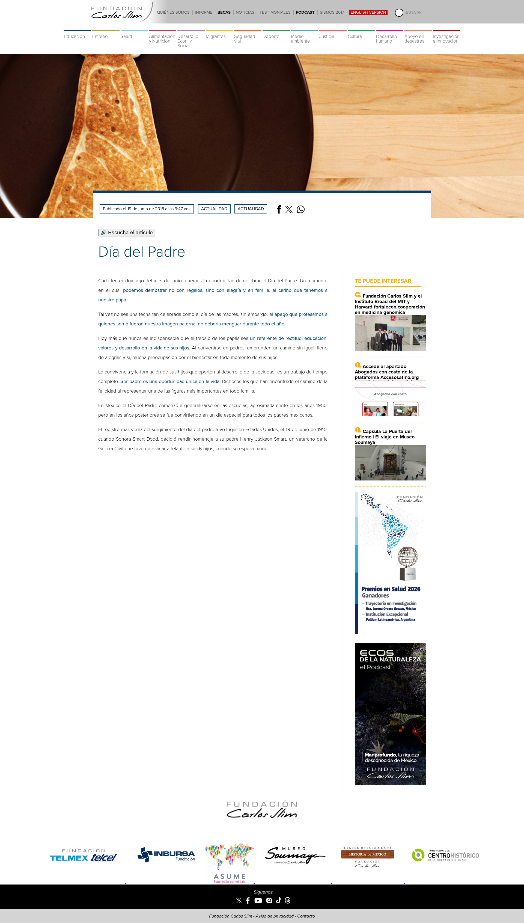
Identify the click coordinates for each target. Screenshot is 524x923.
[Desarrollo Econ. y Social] (191, 27)
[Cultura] (361, 27)
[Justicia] (333, 27)
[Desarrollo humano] (389, 27)
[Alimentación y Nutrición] (162, 27)
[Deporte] (276, 27)
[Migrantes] (219, 27)
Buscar (414, 12)
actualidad (251, 209)
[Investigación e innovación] (446, 27)
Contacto (306, 916)
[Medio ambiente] (304, 27)
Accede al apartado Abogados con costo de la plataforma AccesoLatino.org (387, 371)
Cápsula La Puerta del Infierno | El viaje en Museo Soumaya (385, 436)
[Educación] (77, 27)
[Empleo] (106, 27)
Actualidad (214, 209)
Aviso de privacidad (275, 916)
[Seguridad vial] (247, 27)
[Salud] (134, 27)
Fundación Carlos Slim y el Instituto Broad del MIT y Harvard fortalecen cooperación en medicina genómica (390, 304)
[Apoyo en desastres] (418, 27)
